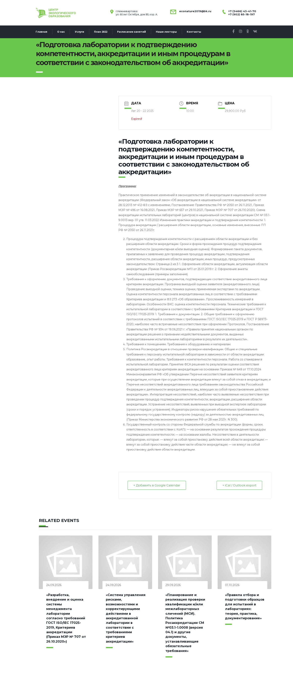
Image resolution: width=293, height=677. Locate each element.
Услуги (79, 31)
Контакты (194, 31)
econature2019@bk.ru (194, 11)
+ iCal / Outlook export (239, 485)
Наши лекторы (166, 31)
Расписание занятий (131, 31)
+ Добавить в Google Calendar (156, 485)
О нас (61, 31)
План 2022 (100, 31)
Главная (41, 31)
